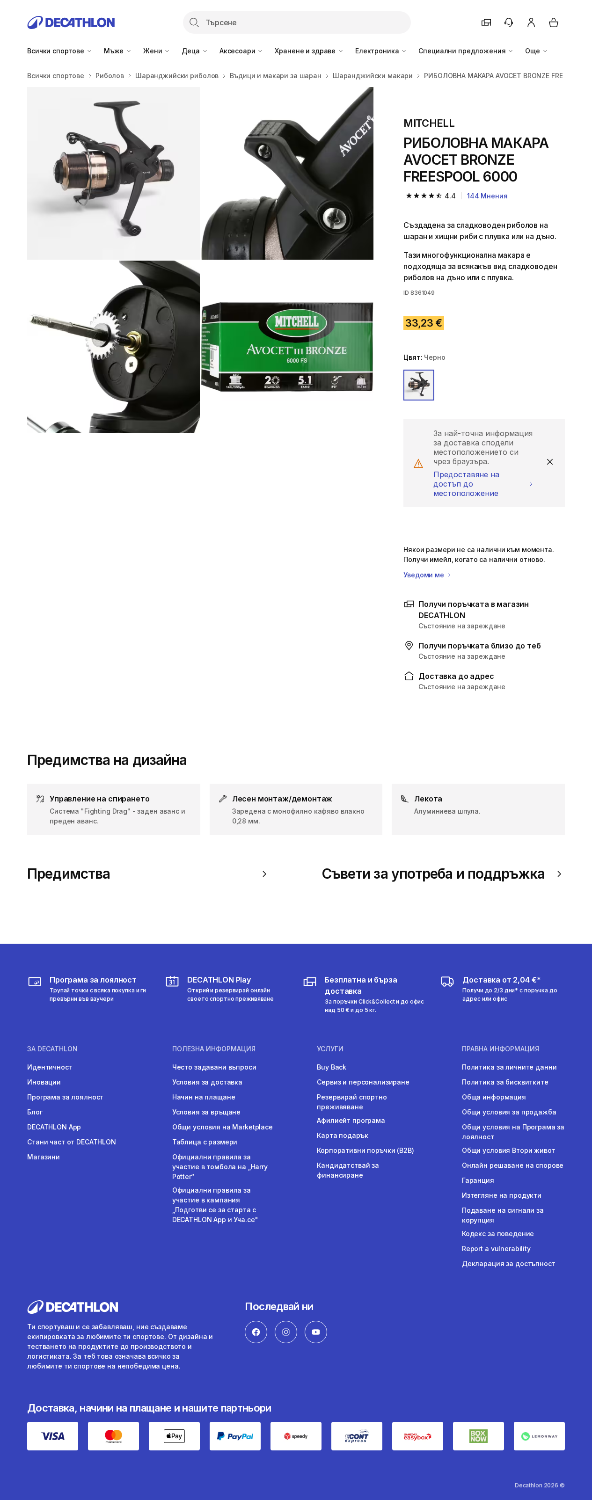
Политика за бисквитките (505, 1082)
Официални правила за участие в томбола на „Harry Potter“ (220, 1166)
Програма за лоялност (65, 1097)
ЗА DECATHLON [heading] (52, 1049)
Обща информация (494, 1097)
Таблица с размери (205, 1142)
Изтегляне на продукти (501, 1195)
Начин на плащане (203, 1097)
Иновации (44, 1082)
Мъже (114, 51)
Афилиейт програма (351, 1120)
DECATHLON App (54, 1127)
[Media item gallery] (200, 260)
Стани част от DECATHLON (71, 1142)
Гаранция (478, 1180)
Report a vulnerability (496, 1248)
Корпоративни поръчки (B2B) (365, 1150)
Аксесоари (238, 51)
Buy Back (331, 1067)
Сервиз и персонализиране (363, 1082)
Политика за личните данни (509, 1067)
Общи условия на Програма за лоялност (513, 1132)
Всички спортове (56, 51)
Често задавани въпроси (214, 1067)
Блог (34, 1112)
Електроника (378, 51)
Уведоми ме (424, 575)
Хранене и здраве (306, 51)
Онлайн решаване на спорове (512, 1165)
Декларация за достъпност (508, 1263)
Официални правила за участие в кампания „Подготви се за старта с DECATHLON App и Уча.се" (215, 1204)
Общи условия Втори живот (508, 1150)
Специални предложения (462, 51)
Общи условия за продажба (509, 1112)
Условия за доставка (207, 1082)
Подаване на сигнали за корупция (503, 1215)
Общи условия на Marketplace (222, 1127)
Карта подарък (342, 1135)
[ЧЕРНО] (418, 385)
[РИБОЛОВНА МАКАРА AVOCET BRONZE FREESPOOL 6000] (113, 173)
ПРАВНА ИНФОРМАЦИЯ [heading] (500, 1049)
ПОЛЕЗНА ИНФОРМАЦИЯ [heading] (214, 1049)
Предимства (68, 874)
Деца (191, 51)
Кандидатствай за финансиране (348, 1170)
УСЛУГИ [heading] (330, 1049)
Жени (153, 51)
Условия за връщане (206, 1112)
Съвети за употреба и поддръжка (433, 874)
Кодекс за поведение (498, 1234)
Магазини (43, 1157)
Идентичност (49, 1067)
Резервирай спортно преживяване (352, 1102)
